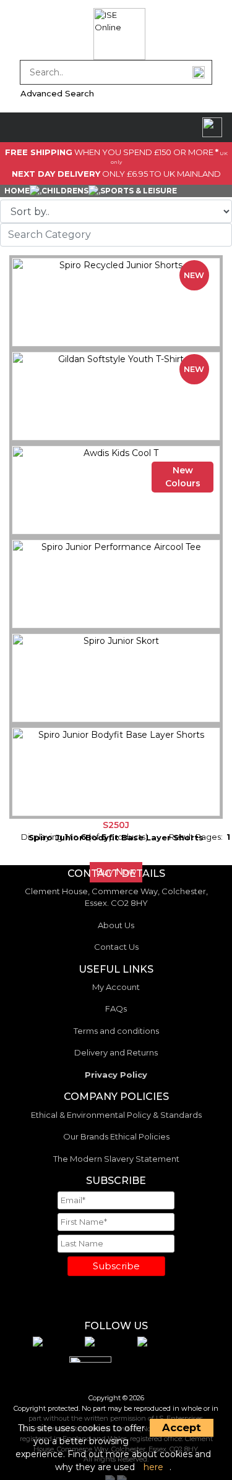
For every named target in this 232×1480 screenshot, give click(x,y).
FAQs (116, 1008)
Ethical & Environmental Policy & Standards (116, 1115)
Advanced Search (57, 93)
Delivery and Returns (116, 1052)
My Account (116, 987)
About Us (116, 925)
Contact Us (116, 947)
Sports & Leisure (138, 190)
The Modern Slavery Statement (116, 1159)
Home (17, 190)
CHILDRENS (64, 190)
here (153, 1467)
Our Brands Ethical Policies (116, 1136)
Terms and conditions (116, 1031)
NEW (194, 275)
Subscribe (116, 1266)
